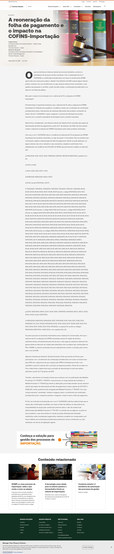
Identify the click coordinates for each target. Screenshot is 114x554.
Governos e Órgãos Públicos (46, 532)
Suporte (60, 530)
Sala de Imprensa (62, 525)
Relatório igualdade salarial (65, 538)
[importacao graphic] (57, 439)
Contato (60, 527)
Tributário (22, 522)
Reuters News (80, 532)
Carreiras (60, 532)
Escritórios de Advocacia (45, 527)
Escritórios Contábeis (44, 525)
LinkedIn (79, 522)
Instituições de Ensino (44, 530)
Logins (21, 532)
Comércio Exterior (24, 525)
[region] (57, 547)
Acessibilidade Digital (63, 535)
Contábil (22, 527)
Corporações (42, 522)
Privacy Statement (18, 552)
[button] (54, 6)
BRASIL (30, 6)
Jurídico (22, 530)
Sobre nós (60, 522)
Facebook (79, 527)
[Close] (111, 547)
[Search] (105, 6)
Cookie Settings (88, 547)
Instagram (79, 525)
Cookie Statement (7, 552)
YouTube (79, 530)
